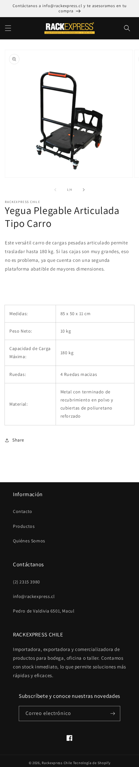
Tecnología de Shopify (92, 763)
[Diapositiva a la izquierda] (55, 190)
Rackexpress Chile (57, 763)
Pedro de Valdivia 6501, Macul (43, 611)
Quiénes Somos (29, 541)
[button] (8, 28)
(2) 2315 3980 (26, 582)
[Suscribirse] (113, 713)
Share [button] (18, 440)
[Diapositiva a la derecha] (84, 190)
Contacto (22, 511)
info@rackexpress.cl (34, 596)
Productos (24, 526)
